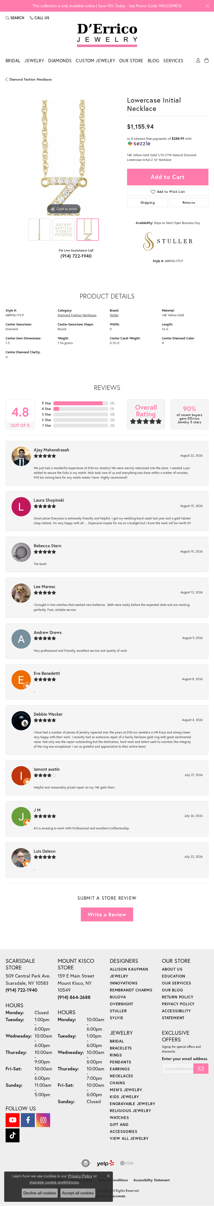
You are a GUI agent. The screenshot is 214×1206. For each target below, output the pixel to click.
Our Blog (172, 990)
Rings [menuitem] (116, 1055)
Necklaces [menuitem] (121, 1075)
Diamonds (60, 60)
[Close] (207, 6)
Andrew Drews (48, 632)
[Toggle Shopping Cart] (206, 62)
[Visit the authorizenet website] (86, 1163)
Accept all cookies (78, 1193)
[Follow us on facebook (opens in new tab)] (28, 1120)
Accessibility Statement (151, 1180)
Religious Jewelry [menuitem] (130, 1110)
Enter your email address (184, 1058)
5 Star (46, 403)
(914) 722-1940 (76, 256)
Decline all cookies (39, 1193)
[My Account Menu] (198, 62)
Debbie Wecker (48, 714)
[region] (63, 157)
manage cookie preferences (54, 1182)
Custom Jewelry (95, 60)
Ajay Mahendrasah (51, 449)
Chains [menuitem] (117, 1082)
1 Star (46, 425)
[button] (15, 18)
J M (37, 810)
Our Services (176, 983)
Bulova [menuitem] (118, 996)
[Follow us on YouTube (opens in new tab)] (13, 1120)
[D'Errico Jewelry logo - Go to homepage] (107, 36)
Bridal (13, 60)
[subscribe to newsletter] (200, 1068)
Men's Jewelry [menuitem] (126, 1089)
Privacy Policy (178, 1003)
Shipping (147, 202)
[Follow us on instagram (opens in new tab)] (43, 1120)
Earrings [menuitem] (120, 1068)
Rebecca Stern (47, 545)
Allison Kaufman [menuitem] (129, 969)
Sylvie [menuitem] (116, 1017)
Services (173, 60)
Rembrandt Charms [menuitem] (131, 990)
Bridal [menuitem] (117, 1041)
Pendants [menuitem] (120, 1062)
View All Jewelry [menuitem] (129, 1138)
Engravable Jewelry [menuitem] (132, 1103)
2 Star (46, 420)
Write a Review (107, 914)
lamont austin (47, 769)
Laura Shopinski (49, 500)
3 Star (46, 414)
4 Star (46, 409)
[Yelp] (105, 1163)
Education (173, 976)
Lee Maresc (44, 586)
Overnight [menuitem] (121, 1003)
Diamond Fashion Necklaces (30, 79)
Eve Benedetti (47, 673)
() (112, 403)
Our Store (131, 60)
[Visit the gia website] (126, 1163)
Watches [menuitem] (119, 1117)
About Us (172, 969)
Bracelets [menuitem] (121, 1048)
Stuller (114, 315)
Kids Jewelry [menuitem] (124, 1096)
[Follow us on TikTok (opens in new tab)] (13, 1135)
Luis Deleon (44, 851)
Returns (189, 202)
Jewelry (34, 60)
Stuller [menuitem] (118, 1010)
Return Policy (177, 996)
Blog (153, 60)
